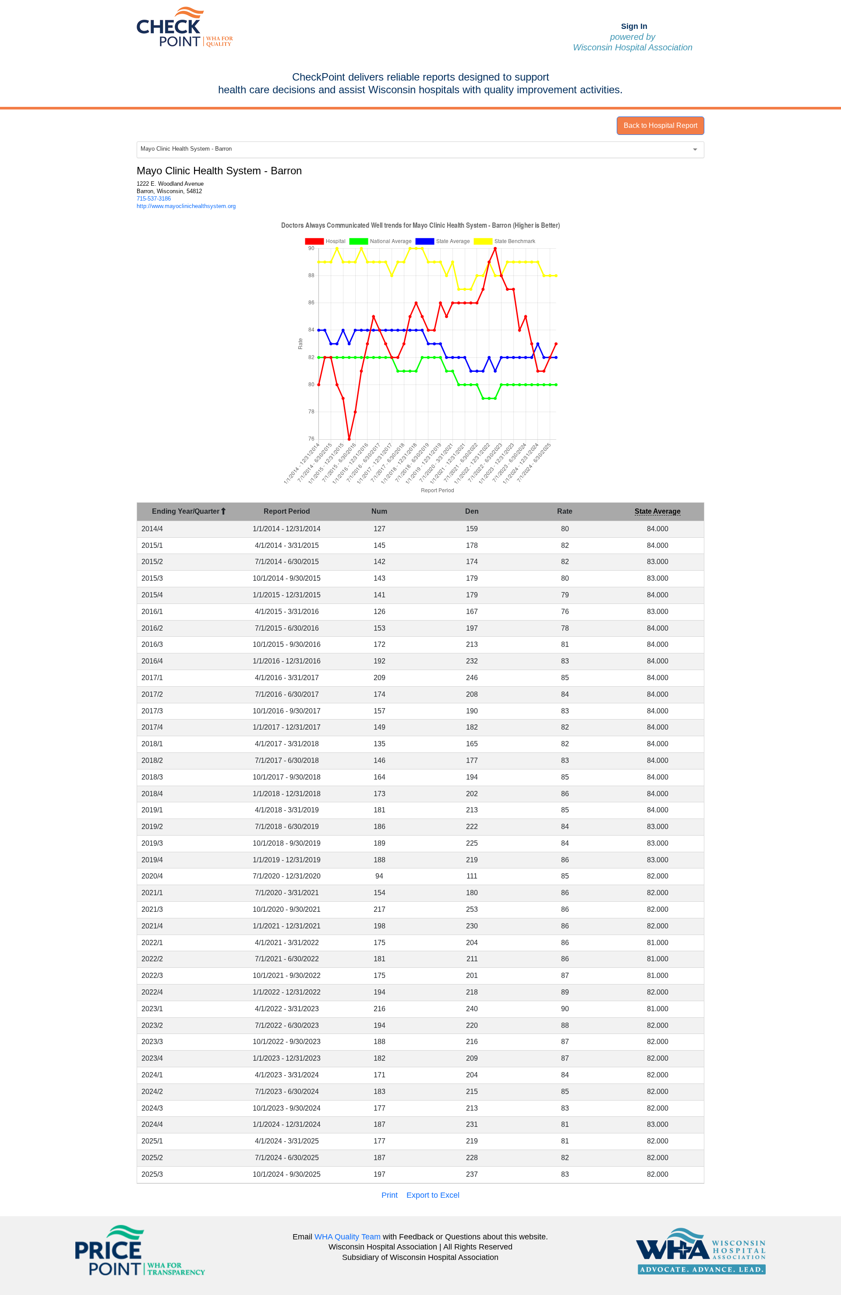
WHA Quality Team (347, 1236)
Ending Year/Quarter (186, 511)
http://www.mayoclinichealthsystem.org (186, 206)
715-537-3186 (154, 198)
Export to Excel (432, 1195)
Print (390, 1195)
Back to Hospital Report (660, 125)
